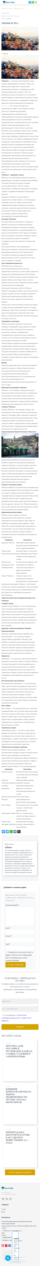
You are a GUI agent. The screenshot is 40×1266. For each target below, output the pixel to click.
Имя (7, 928)
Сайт (7, 944)
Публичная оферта (10, 1255)
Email (8, 936)
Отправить (20, 1027)
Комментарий (12, 905)
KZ (10, 1199)
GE (7, 1199)
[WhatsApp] (33, 2)
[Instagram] (2, 1246)
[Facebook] (9, 1246)
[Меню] (36, 2)
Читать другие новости (20, 1172)
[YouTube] (6, 1246)
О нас (3, 1209)
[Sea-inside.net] (9, 3)
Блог (3, 1212)
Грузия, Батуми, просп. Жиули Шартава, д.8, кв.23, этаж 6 (19, 1227)
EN (3, 1199)
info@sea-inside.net (8, 1240)
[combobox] (4, 1009)
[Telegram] (30, 2)
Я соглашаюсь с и (16, 1018)
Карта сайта (7, 1253)
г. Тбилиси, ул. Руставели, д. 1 (12, 1231)
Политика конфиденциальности (14, 1257)
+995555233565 (7, 1237)
